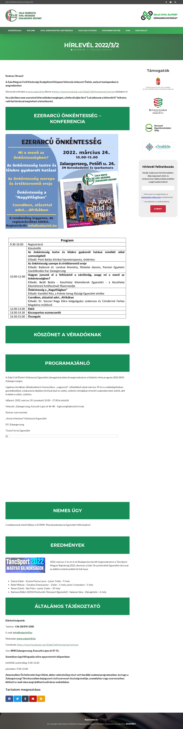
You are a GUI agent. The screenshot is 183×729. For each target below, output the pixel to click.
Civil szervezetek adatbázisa (56, 30)
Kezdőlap (79, 50)
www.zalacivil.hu (35, 91)
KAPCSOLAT (141, 30)
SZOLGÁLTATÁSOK (87, 30)
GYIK (128, 30)
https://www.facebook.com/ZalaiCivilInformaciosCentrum (84, 91)
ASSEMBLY (131, 724)
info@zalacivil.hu (22, 632)
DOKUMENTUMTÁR (111, 30)
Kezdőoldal (15, 30)
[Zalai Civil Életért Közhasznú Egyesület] (23, 15)
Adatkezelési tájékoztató (151, 197)
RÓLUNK (31, 30)
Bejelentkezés (91, 720)
